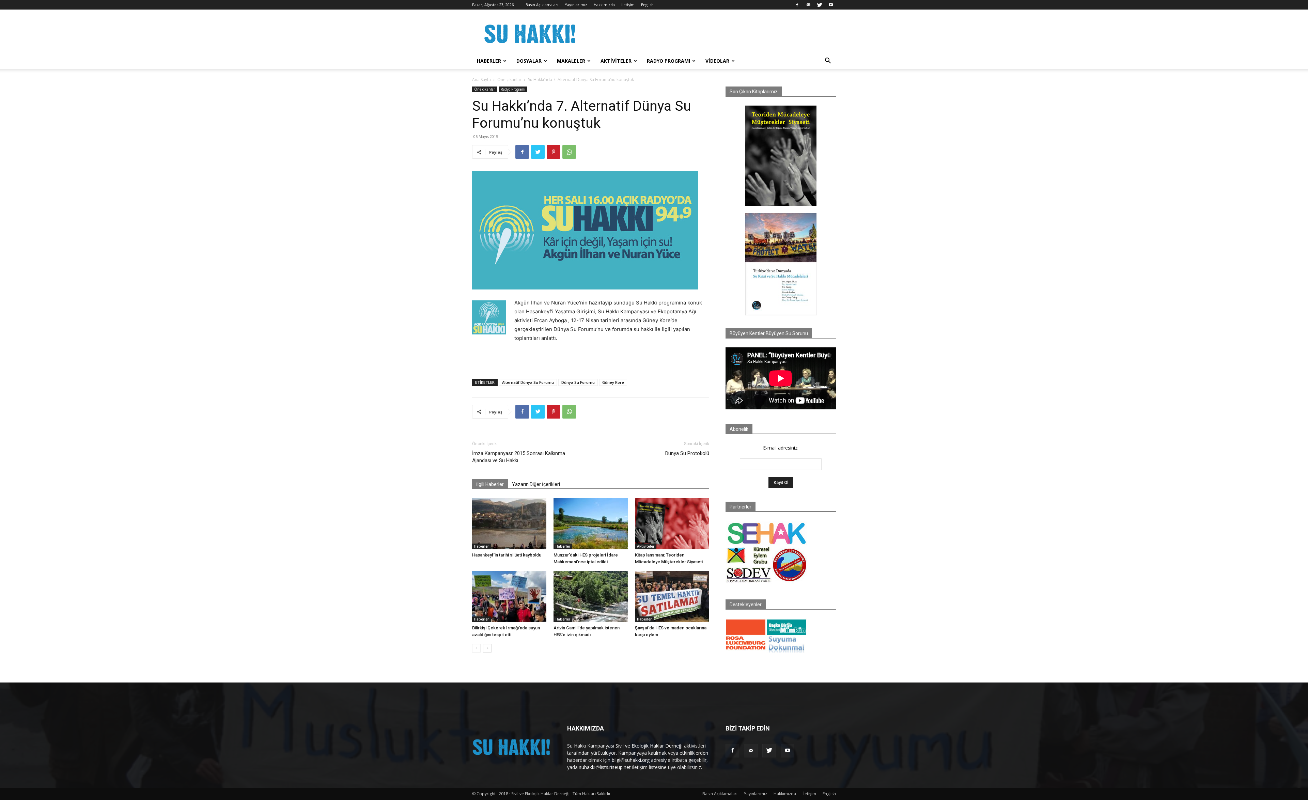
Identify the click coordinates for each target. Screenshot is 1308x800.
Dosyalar (529, 61)
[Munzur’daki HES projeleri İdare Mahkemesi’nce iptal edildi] (591, 523)
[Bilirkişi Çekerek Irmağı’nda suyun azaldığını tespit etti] (509, 596)
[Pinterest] (553, 152)
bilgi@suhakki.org (631, 760)
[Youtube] (831, 5)
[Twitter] (819, 5)
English (647, 4)
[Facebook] (797, 5)
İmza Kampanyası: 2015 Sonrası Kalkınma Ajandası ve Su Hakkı (518, 457)
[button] (828, 61)
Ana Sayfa (481, 79)
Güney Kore (613, 382)
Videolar (717, 61)
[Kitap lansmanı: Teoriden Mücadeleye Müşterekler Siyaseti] (672, 523)
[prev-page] (476, 648)
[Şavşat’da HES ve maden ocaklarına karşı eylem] (672, 596)
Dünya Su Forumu (578, 382)
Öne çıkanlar (509, 79)
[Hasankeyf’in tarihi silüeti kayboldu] (509, 523)
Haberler (489, 61)
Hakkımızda (604, 4)
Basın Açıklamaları (542, 4)
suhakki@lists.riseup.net (605, 767)
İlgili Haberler (490, 484)
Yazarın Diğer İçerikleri (536, 484)
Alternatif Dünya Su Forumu (528, 382)
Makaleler (571, 61)
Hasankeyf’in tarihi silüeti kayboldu (506, 555)
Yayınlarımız (576, 4)
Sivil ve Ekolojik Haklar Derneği (649, 745)
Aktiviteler (616, 61)
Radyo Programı (668, 61)
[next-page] (487, 648)
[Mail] (808, 5)
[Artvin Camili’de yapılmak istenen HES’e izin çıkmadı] (591, 596)
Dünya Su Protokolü (687, 453)
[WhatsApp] (569, 152)
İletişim (628, 4)
